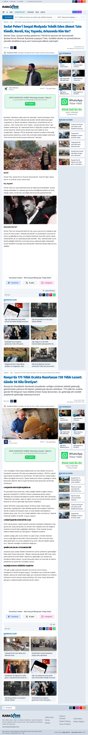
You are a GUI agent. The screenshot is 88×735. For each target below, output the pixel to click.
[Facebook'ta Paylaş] (11, 47)
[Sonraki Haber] (84, 17)
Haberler (6, 22)
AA (13, 442)
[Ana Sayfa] (7, 12)
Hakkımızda (49, 717)
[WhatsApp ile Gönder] (54, 295)
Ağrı (11, 12)
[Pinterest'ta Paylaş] (50, 295)
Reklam (13, 1)
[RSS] (84, 1)
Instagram (48, 283)
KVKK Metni (77, 719)
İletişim (20, 1)
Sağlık (42, 12)
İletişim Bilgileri (78, 721)
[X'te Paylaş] (15, 47)
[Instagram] (79, 1)
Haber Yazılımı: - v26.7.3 (70, 732)
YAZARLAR (8, 707)
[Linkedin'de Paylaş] (47, 295)
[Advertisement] (30, 262)
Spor (37, 12)
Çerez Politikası (65, 724)
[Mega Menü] (3, 12)
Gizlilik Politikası (65, 721)
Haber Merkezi (13, 88)
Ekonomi (30, 12)
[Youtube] (82, 1)
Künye (6, 1)
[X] (76, 1)
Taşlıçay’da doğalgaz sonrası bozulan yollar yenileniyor (43, 17)
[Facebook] (73, 1)
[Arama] (84, 12)
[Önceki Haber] (82, 17)
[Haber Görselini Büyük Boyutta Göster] (30, 70)
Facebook (14, 283)
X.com (31, 283)
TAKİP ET (31, 103)
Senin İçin (78, 12)
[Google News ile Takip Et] (51, 88)
